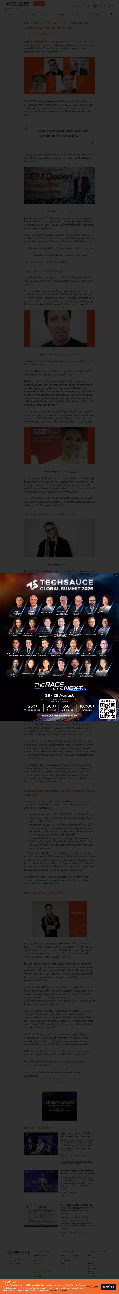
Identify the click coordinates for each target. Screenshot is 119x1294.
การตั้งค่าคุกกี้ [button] (92, 1287)
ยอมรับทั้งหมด (108, 1287)
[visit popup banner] (59, 647)
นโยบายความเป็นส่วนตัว (60, 1291)
